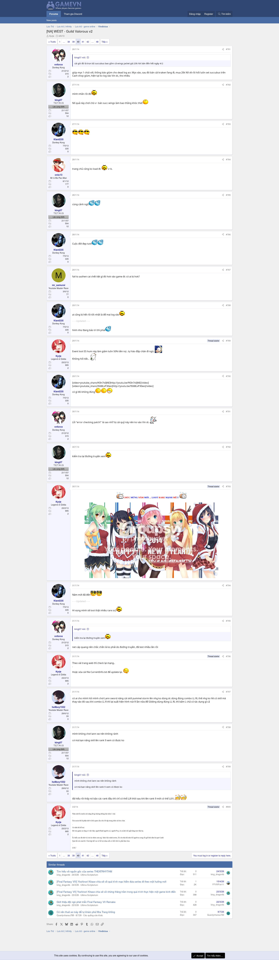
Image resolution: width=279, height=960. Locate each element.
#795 (228, 620)
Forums (53, 14)
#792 (228, 446)
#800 (228, 806)
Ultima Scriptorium (89, 874)
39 (73, 41)
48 (97, 41)
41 (83, 41)
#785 (228, 194)
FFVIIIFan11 (218, 884)
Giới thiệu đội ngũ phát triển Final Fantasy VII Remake (86, 902)
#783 (228, 123)
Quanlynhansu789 (65, 915)
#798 (228, 727)
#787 (228, 269)
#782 (228, 84)
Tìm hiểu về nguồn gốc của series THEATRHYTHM (84, 871)
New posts (51, 20)
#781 (228, 49)
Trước (53, 41)
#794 (228, 585)
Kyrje (51, 35)
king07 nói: (80, 57)
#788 (228, 305)
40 (78, 41)
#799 (228, 766)
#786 (228, 234)
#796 (228, 656)
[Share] (223, 49)
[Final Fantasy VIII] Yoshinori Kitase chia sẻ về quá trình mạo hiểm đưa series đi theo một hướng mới (111, 881)
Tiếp (104, 41)
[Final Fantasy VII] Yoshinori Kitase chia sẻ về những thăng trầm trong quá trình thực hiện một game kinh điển (116, 891)
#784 (228, 159)
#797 (228, 691)
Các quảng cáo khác (93, 915)
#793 (228, 486)
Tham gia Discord (73, 14)
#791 (228, 411)
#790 (228, 376)
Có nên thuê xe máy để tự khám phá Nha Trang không (86, 912)
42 (88, 41)
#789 (228, 340)
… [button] (64, 41)
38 (68, 41)
